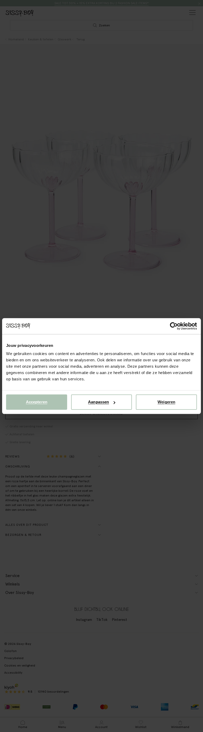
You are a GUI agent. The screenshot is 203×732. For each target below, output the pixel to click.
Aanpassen (98, 402)
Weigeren (166, 402)
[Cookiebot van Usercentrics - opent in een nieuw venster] (174, 326)
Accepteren (36, 402)
